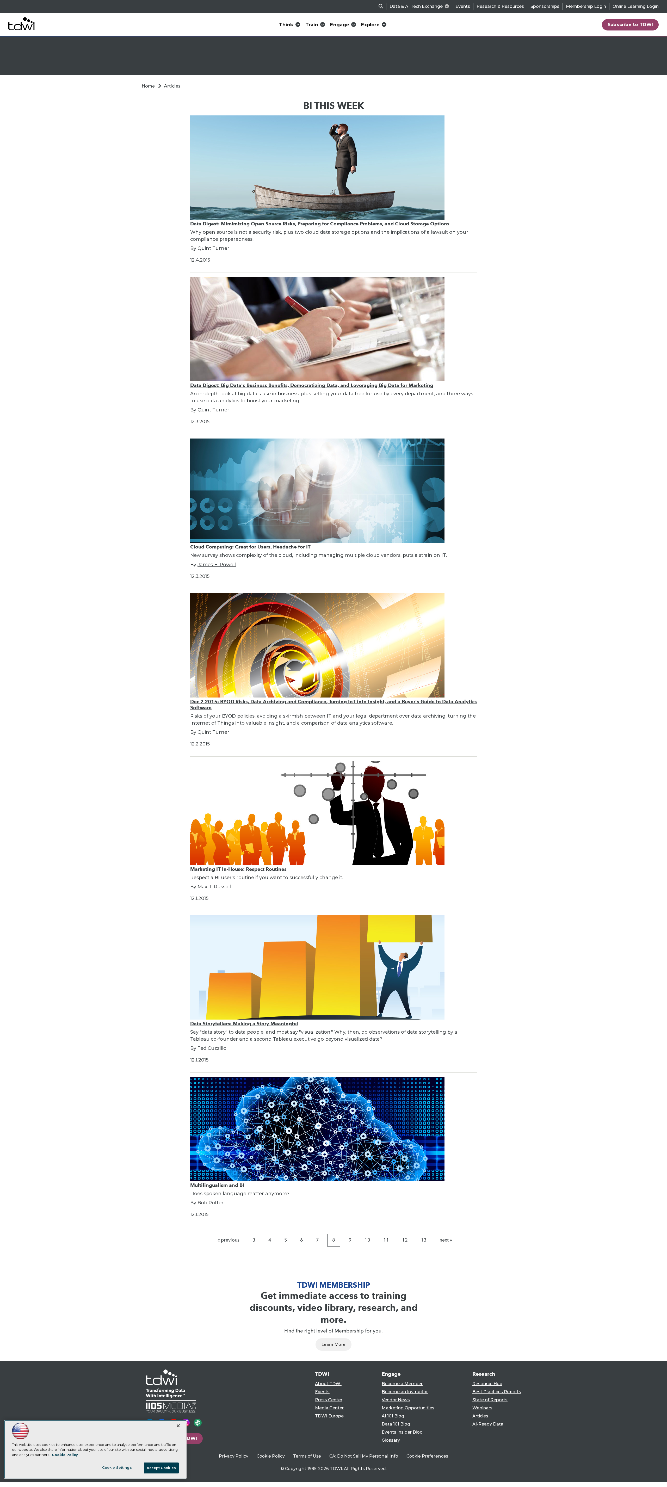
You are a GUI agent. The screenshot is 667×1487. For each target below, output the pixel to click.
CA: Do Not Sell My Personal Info (363, 1456)
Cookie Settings (117, 1467)
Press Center (328, 1399)
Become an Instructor (405, 1391)
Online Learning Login (636, 6)
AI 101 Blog (393, 1416)
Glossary (391, 1440)
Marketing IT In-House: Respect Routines (238, 869)
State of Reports (490, 1399)
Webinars (482, 1407)
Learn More (333, 1344)
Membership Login (586, 6)
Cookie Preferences (427, 1456)
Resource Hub (487, 1383)
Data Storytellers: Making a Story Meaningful (244, 1024)
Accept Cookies (161, 1468)
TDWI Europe (329, 1416)
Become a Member (402, 1383)
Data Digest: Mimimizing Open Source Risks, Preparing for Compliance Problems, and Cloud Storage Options (319, 224)
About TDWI (328, 1383)
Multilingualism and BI (217, 1185)
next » (446, 1240)
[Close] (178, 1426)
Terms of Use (307, 1456)
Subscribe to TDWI (630, 24)
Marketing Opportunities (408, 1407)
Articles (172, 86)
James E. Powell (216, 564)
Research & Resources (500, 6)
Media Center (329, 1407)
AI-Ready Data (487, 1424)
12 (405, 1240)
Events (462, 6)
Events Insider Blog (402, 1432)
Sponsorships (544, 6)
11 (386, 1240)
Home (148, 86)
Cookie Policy (271, 1456)
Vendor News (396, 1399)
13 (424, 1240)
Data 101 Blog (396, 1424)
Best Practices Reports (496, 1391)
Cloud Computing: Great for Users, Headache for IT (250, 547)
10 (367, 1240)
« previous (228, 1240)
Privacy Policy (233, 1456)
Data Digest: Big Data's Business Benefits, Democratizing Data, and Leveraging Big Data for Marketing (311, 385)
